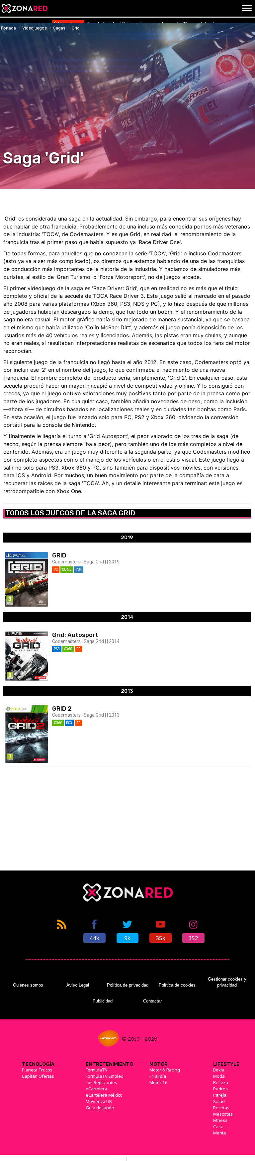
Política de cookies (177, 985)
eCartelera (96, 1089)
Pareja (219, 1095)
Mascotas (223, 1114)
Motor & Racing (164, 1070)
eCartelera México (104, 1095)
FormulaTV (97, 1070)
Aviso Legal (77, 985)
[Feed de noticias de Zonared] (61, 930)
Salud (219, 1101)
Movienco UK (99, 1101)
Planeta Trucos (37, 1070)
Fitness (220, 1120)
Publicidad (103, 1001)
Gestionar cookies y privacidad (227, 982)
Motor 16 (158, 1082)
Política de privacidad (127, 985)
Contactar (152, 1001)
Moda (219, 1076)
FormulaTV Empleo (105, 1076)
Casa (218, 1126)
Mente (219, 1133)
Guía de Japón (100, 1108)
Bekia (218, 1070)
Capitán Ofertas (38, 1076)
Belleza (220, 1082)
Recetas (221, 1108)
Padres (220, 1089)
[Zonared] (24, 8)
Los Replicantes (101, 1082)
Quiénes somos (28, 985)
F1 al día (157, 1076)
